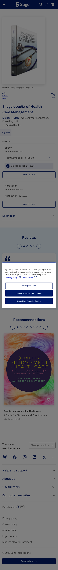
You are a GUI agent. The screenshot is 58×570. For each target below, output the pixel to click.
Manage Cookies (29, 285)
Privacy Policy (12, 277)
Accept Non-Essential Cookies (29, 293)
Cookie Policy (27, 277)
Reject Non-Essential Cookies (29, 301)
